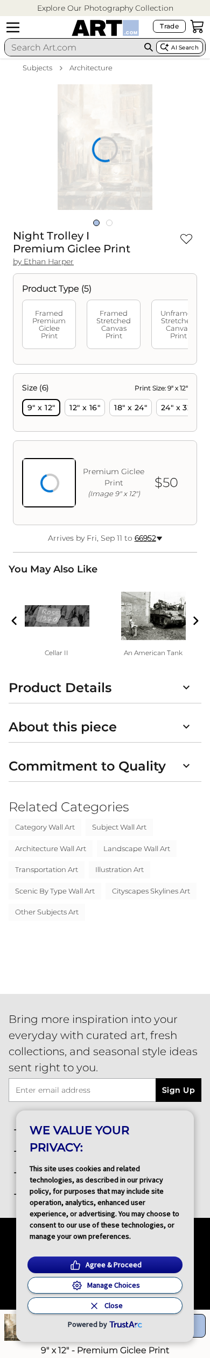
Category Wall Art (45, 827)
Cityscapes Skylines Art (151, 891)
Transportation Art (46, 869)
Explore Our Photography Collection (105, 8)
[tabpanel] (105, 449)
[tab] (49, 324)
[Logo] (105, 28)
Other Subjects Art (47, 911)
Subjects (37, 67)
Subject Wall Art (119, 827)
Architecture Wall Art (50, 848)
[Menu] (13, 27)
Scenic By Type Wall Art (55, 891)
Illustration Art (119, 869)
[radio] (41, 407)
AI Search (185, 47)
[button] (105, 8)
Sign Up (178, 1090)
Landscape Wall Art (136, 848)
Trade (169, 26)
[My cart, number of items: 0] (197, 26)
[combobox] (73, 47)
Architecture (91, 67)
